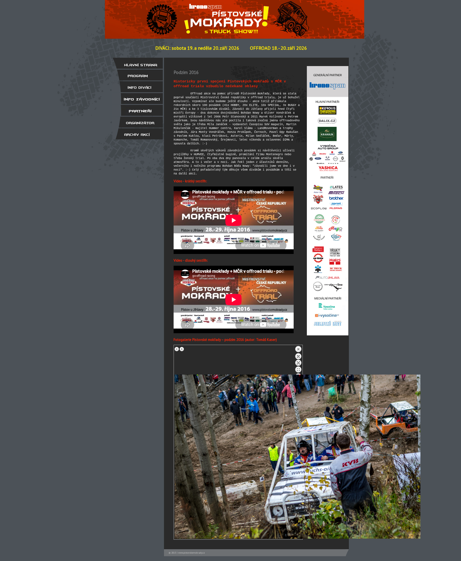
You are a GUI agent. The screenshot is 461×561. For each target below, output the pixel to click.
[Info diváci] (137, 86)
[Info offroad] (137, 98)
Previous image (177, 349)
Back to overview (298, 360)
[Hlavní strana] (137, 63)
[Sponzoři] (137, 110)
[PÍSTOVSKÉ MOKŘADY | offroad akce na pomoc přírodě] (228, 15)
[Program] (137, 74)
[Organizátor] (137, 122)
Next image (181, 349)
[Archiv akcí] (137, 133)
